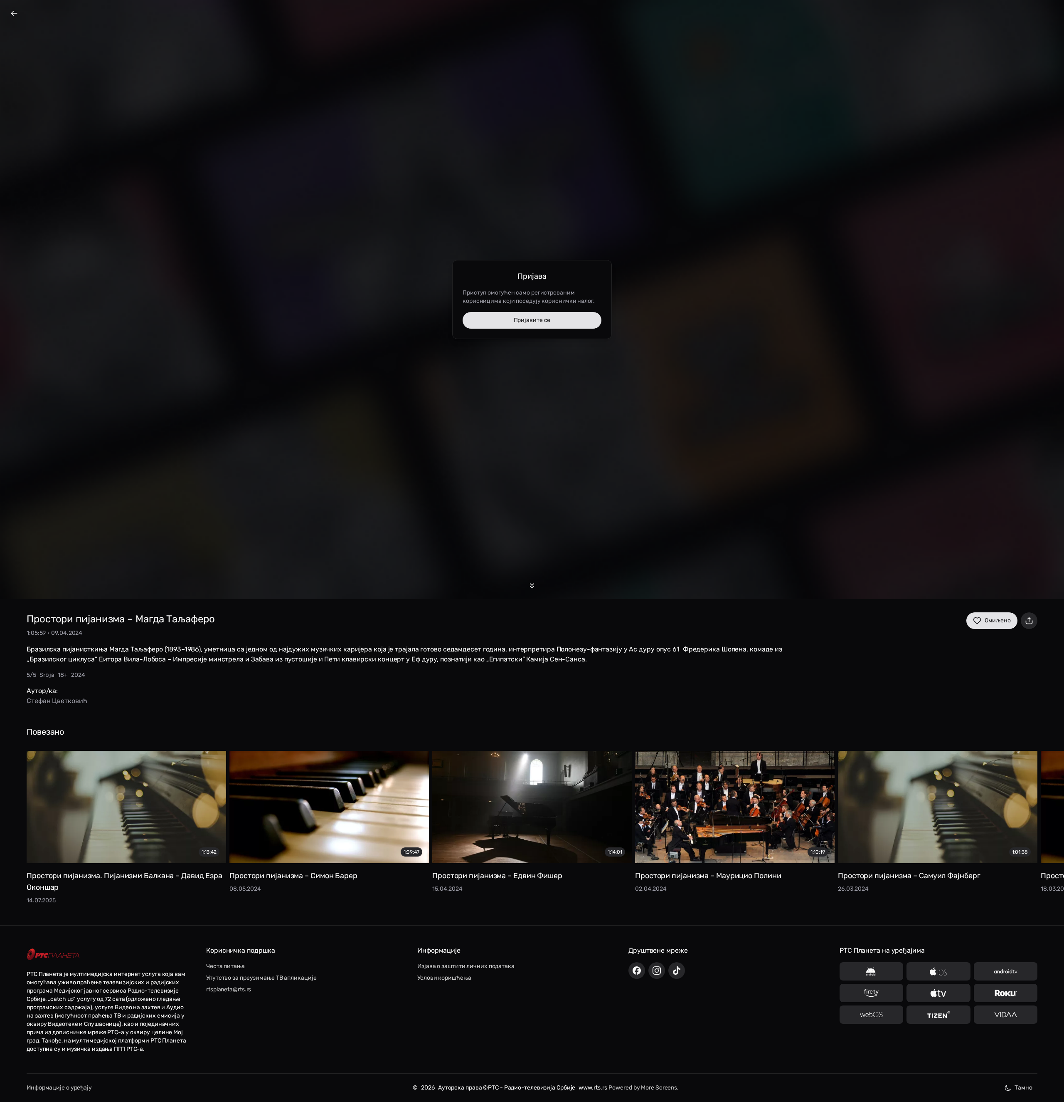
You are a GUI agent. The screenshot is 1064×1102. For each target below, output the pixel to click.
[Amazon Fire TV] (871, 993)
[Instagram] (656, 970)
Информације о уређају (59, 1087)
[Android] (871, 971)
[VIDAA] (1005, 1014)
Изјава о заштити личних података (466, 966)
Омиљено (998, 620)
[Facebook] (636, 970)
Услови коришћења (444, 977)
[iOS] (938, 971)
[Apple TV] (938, 993)
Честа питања (225, 966)
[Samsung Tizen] (938, 1014)
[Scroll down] (532, 585)
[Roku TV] (1005, 993)
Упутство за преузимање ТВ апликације (261, 977)
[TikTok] (676, 970)
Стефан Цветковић (57, 701)
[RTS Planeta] (53, 954)
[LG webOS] (871, 1014)
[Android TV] (1005, 971)
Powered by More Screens (642, 1087)
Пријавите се (532, 320)
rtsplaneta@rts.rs (228, 989)
